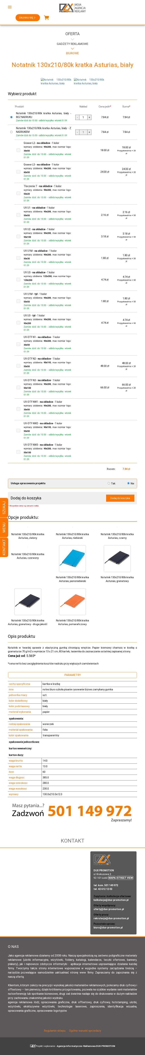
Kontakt (4, 547)
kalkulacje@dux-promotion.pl (111, 900)
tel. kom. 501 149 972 (106, 885)
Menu (4, 528)
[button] (9, 7)
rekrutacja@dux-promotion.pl (111, 918)
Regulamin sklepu (54, 1030)
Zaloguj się (26, 17)
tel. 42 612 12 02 (103, 889)
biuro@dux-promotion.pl (108, 927)
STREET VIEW (125, 877)
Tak (113, 483)
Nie (132, 483)
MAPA (112, 877)
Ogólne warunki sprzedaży (85, 1030)
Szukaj (4, 507)
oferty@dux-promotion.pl (109, 909)
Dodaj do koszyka (120, 498)
